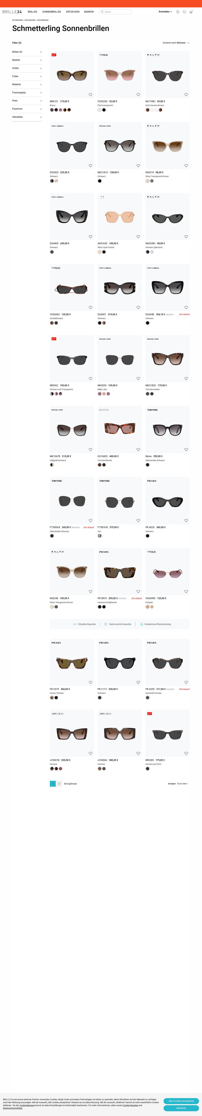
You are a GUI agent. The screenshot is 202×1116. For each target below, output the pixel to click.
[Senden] (102, 12)
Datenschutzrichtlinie (12, 1108)
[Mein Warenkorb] (191, 11)
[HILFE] (177, 11)
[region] (72, 68)
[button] (27, 52)
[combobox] (115, 11)
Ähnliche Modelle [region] (71, 90)
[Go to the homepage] (12, 11)
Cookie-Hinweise (130, 1105)
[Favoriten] (184, 11)
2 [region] (59, 784)
